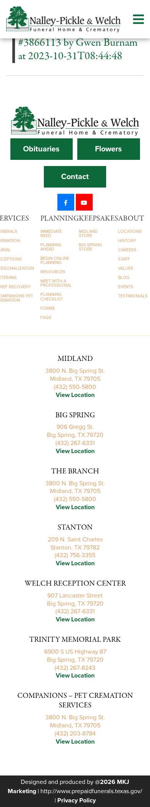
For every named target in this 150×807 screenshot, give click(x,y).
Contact (75, 176)
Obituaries (41, 149)
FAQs (46, 317)
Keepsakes (98, 219)
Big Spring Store (90, 247)
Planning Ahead (51, 247)
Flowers (108, 149)
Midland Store (88, 233)
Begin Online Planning (54, 260)
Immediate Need (51, 233)
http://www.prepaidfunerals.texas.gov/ (91, 791)
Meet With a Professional (56, 283)
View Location (75, 395)
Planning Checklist (51, 296)
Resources (52, 271)
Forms (47, 308)
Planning (59, 219)
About (131, 219)
